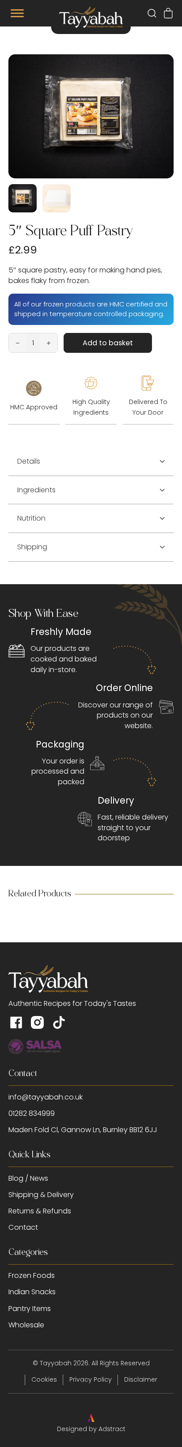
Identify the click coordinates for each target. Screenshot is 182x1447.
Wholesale (26, 1325)
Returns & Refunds (39, 1211)
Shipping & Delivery (41, 1195)
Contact (23, 1227)
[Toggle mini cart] (168, 13)
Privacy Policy (90, 1379)
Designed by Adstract (91, 1428)
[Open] (17, 13)
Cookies (44, 1379)
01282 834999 (31, 1113)
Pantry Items (29, 1308)
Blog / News (28, 1178)
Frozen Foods (31, 1275)
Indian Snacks (32, 1292)
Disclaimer (140, 1379)
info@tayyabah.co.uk (45, 1097)
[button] (91, 461)
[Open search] (152, 13)
